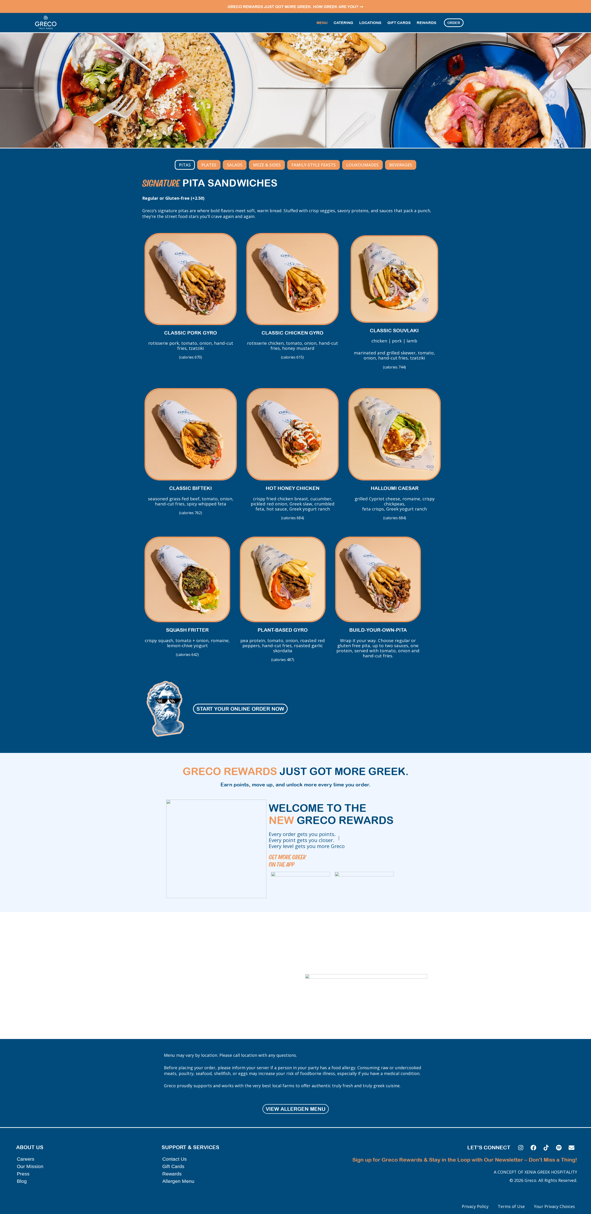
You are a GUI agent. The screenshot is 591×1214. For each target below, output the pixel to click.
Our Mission (30, 1166)
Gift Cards (399, 23)
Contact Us (174, 1159)
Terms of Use (511, 1206)
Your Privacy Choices (554, 1206)
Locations (370, 23)
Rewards (426, 23)
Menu (322, 23)
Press (23, 1173)
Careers (25, 1159)
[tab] (185, 165)
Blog (22, 1181)
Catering (343, 23)
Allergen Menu (178, 1181)
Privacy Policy (475, 1206)
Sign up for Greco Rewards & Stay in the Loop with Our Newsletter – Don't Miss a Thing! (464, 1160)
